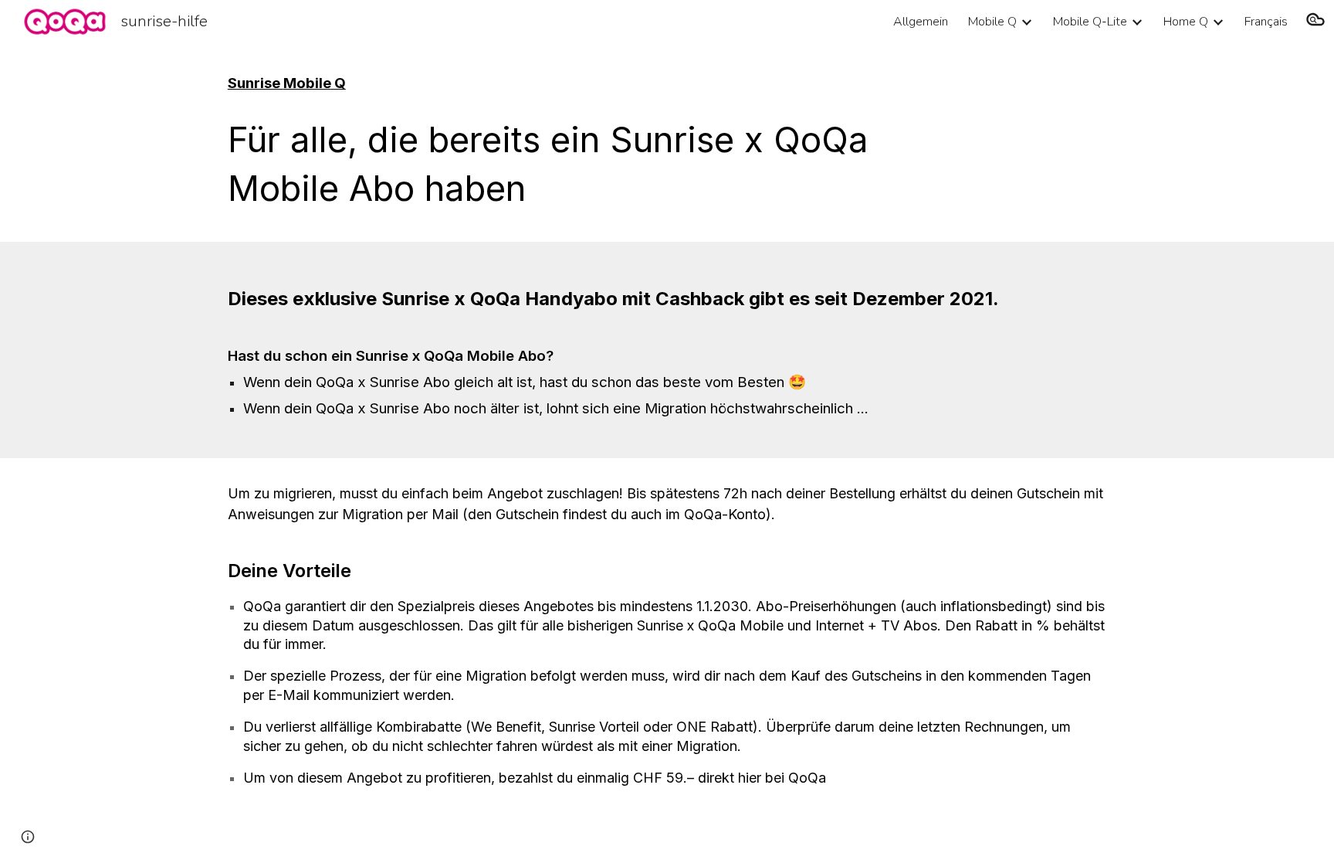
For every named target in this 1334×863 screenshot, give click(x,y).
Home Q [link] (1185, 21)
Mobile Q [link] (992, 21)
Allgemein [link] (920, 21)
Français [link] (1266, 21)
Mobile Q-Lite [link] (1090, 21)
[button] (1315, 21)
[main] (591, 83)
